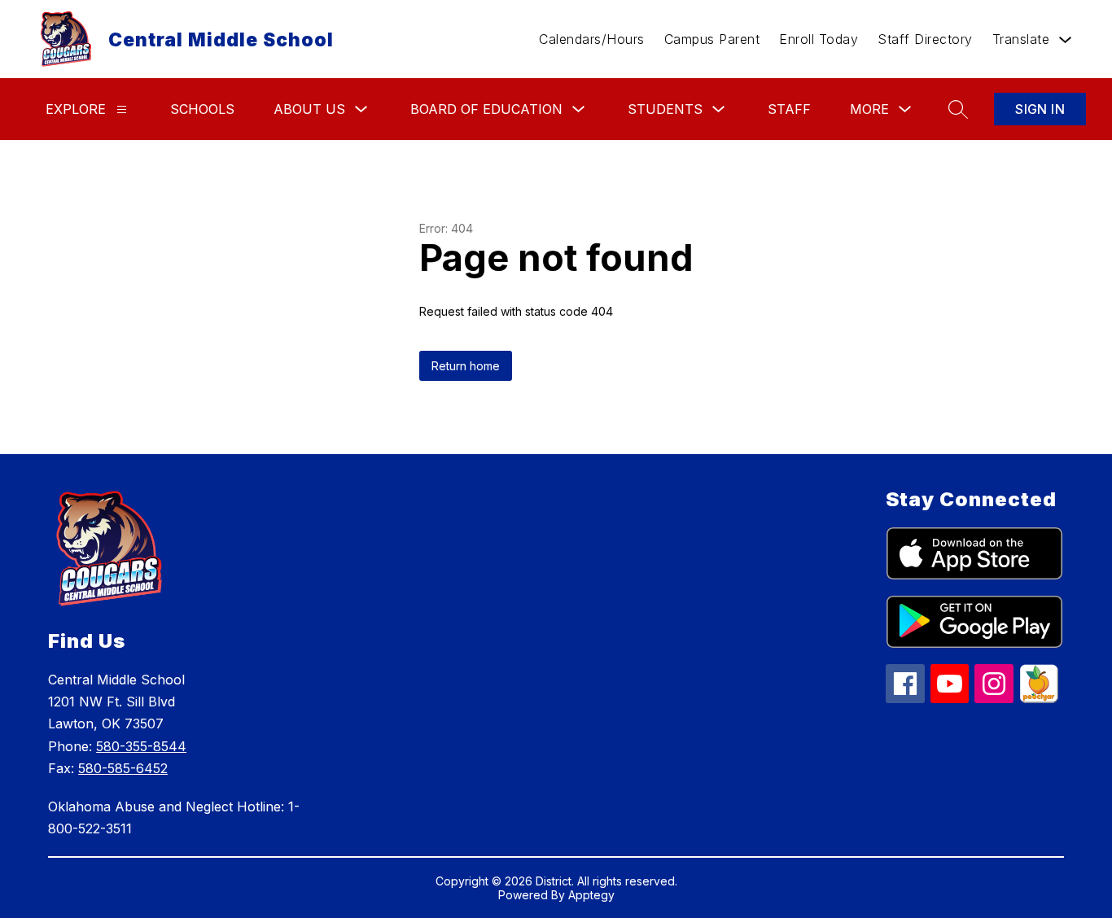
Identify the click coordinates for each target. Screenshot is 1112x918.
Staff (789, 109)
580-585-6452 (123, 768)
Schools (202, 109)
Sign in (1040, 109)
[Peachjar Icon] (1038, 698)
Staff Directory (925, 39)
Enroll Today (818, 39)
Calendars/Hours (592, 39)
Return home (465, 366)
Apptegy (591, 895)
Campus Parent (712, 39)
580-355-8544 (141, 746)
